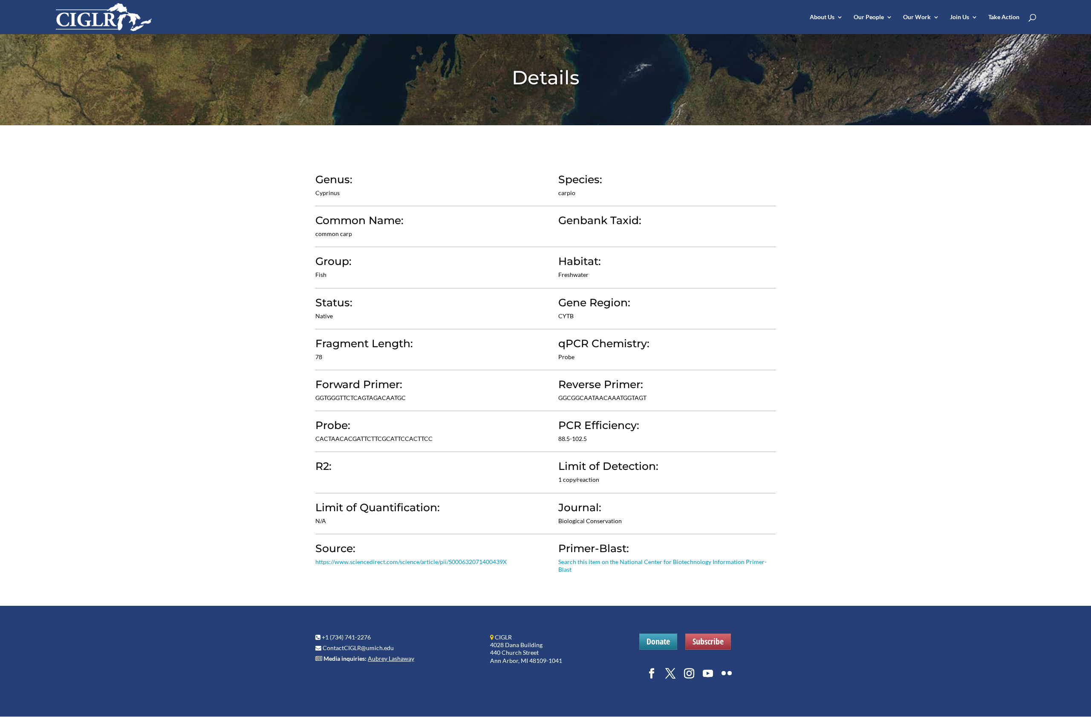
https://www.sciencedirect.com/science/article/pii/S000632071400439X (411, 561)
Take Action (1003, 17)
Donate (658, 641)
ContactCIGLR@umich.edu (358, 647)
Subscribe (708, 641)
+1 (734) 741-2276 (346, 637)
